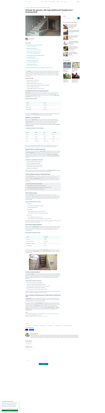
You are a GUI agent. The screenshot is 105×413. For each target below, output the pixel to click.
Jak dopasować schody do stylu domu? (33, 65)
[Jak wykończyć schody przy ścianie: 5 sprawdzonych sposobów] (65, 37)
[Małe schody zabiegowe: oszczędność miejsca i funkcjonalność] (65, 26)
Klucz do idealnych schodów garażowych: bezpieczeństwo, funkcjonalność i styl (40, 67)
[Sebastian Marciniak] (26, 39)
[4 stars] (29, 342)
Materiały (53, 1)
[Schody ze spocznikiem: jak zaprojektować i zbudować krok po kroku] (65, 43)
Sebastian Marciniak (31, 38)
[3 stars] (28, 342)
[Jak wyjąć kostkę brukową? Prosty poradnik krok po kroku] (76, 76)
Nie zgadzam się (10, 408)
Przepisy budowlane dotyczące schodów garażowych (35, 55)
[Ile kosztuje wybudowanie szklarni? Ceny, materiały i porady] (67, 76)
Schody (50, 1)
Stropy (65, 1)
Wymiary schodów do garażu (32, 46)
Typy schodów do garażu (31, 57)
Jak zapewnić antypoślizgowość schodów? (34, 53)
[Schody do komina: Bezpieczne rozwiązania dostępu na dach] (65, 32)
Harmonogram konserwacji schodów (33, 62)
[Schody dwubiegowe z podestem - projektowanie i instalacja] (65, 54)
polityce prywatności (13, 406)
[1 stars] (26, 342)
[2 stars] (27, 342)
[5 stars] (31, 342)
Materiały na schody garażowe (32, 48)
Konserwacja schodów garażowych (32, 60)
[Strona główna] (25, 7)
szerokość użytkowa (50, 92)
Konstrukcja (58, 1)
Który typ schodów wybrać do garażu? (33, 58)
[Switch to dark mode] (79, 1)
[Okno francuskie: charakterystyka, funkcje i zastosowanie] (76, 65)
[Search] (77, 1)
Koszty (62, 1)
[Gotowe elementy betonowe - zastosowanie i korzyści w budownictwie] (67, 65)
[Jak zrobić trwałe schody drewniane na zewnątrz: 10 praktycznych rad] (65, 48)
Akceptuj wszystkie (9, 410)
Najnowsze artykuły (44, 1)
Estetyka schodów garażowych (32, 64)
